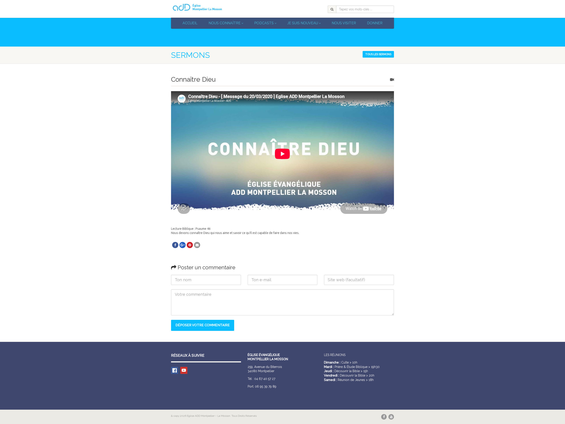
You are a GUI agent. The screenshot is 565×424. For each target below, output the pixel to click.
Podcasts (264, 23)
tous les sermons (378, 54)
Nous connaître (225, 23)
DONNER (374, 23)
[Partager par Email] (197, 245)
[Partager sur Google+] (182, 245)
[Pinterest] (190, 245)
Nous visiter (344, 23)
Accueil (190, 23)
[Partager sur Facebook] (175, 245)
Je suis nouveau (302, 23)
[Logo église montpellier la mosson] (206, 7)
